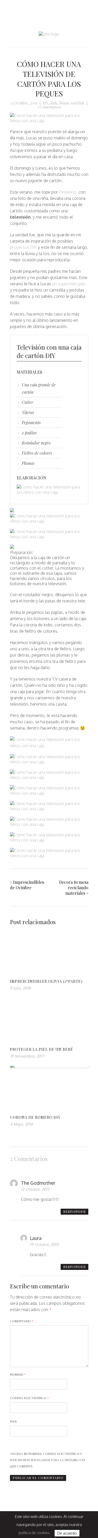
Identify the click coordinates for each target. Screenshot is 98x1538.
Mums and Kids (71, 103)
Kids (53, 103)
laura (36, 1238)
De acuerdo (67, 1533)
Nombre (18, 1374)
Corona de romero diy (35, 1117)
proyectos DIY (23, 247)
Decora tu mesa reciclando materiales (73, 887)
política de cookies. (34, 1532)
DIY (45, 103)
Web (13, 1421)
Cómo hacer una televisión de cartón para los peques (49, 78)
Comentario (21, 1321)
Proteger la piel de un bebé (41, 1049)
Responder (74, 1211)
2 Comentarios (49, 106)
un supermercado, (69, 283)
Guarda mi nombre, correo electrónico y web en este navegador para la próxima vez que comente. (47, 1459)
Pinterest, (67, 192)
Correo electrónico (29, 1398)
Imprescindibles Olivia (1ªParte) (46, 981)
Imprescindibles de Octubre (27, 884)
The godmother (38, 1183)
